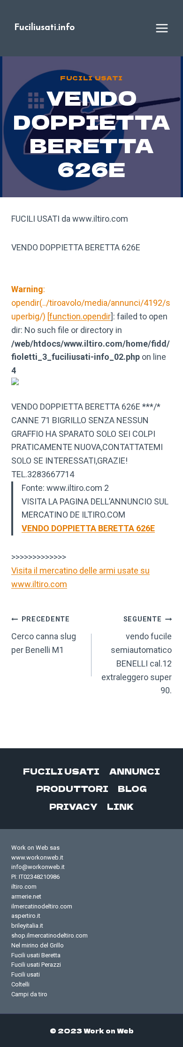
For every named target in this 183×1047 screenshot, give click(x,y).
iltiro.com (24, 886)
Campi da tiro (29, 994)
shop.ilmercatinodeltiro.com (49, 935)
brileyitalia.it (27, 925)
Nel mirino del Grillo (37, 945)
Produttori (72, 788)
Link (120, 806)
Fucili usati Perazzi (36, 964)
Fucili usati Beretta (36, 955)
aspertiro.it (25, 915)
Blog (132, 788)
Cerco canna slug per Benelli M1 (43, 635)
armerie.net (26, 896)
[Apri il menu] (162, 28)
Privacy (73, 806)
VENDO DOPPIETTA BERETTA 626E (88, 528)
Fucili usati (91, 77)
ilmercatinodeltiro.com (41, 906)
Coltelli (20, 984)
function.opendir (80, 316)
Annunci (134, 771)
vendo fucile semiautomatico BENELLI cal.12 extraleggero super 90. (136, 655)
